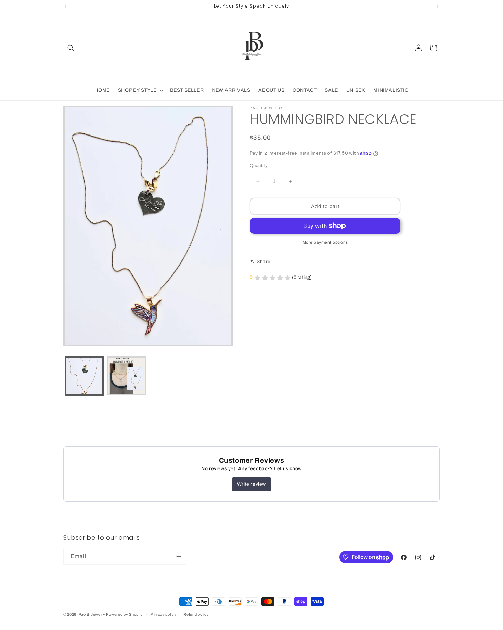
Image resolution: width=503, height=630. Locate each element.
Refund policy (196, 614)
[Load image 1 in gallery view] (84, 375)
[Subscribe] (178, 557)
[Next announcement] (437, 6)
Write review (251, 484)
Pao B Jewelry (92, 614)
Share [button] (264, 261)
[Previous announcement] (65, 6)
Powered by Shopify (124, 614)
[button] (70, 47)
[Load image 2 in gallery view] (126, 375)
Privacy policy (163, 614)
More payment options (325, 242)
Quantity (259, 165)
